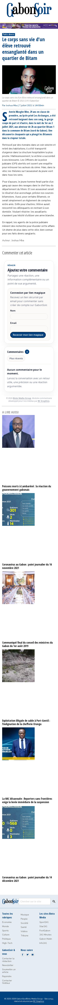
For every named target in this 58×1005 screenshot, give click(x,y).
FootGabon (44, 930)
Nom (12, 310)
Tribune (24, 935)
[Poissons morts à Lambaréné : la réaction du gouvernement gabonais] (29, 449)
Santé (24, 927)
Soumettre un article (9, 971)
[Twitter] (28, 955)
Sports (5, 930)
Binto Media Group (22, 398)
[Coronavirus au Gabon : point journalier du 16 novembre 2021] (29, 527)
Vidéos (24, 931)
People (24, 918)
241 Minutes (45, 934)
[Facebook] (22, 955)
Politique (6, 938)
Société (24, 923)
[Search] (53, 901)
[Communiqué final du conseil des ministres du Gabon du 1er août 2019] (29, 605)
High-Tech (7, 943)
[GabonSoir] (29, 9)
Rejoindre (6, 976)
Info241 (43, 943)
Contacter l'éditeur (7, 982)
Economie (7, 922)
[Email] (32, 955)
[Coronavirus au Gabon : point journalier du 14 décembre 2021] (29, 840)
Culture (5, 934)
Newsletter (7, 965)
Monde (5, 926)
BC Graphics (43, 401)
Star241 (43, 926)
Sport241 (44, 922)
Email (13, 323)
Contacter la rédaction (8, 960)
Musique (25, 914)
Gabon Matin (45, 938)
